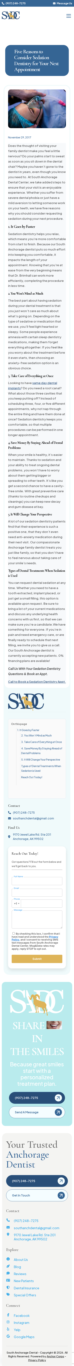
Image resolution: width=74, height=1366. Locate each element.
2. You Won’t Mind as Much (36, 735)
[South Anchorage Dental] (11, 15)
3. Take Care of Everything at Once (41, 741)
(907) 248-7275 (15, 3)
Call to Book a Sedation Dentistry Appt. (37, 682)
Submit (37, 959)
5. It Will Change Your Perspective (40, 759)
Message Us (64, 3)
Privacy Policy (37, 1360)
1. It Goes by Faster (28, 730)
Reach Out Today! (31, 777)
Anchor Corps (55, 1356)
